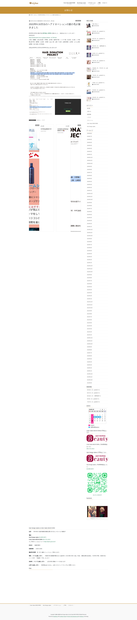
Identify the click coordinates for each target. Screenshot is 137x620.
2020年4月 (89, 361)
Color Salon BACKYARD (92, 123)
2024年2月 (89, 223)
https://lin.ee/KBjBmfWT (97, 495)
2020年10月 (89, 343)
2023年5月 (89, 250)
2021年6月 (89, 319)
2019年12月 (89, 373)
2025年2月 (89, 187)
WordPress (55, 616)
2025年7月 (89, 172)
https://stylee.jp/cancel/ (49, 541)
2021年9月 (89, 310)
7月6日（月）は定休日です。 (98, 82)
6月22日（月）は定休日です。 (99, 97)
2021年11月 (89, 304)
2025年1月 (89, 190)
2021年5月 (89, 322)
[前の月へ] (100, 409)
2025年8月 (89, 169)
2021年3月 (89, 328)
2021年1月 (89, 334)
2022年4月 (89, 289)
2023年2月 (89, 259)
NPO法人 (45, 33)
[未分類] (76, 178)
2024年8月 (89, 205)
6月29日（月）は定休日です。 (99, 90)
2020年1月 (89, 370)
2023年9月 (89, 238)
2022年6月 (89, 283)
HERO (49, 33)
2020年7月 (89, 352)
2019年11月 (89, 376)
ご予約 (64, 605)
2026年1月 (89, 154)
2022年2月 (89, 295)
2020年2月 (89, 367)
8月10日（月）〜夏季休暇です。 (99, 46)
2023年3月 (89, 256)
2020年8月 (89, 349)
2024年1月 (89, 226)
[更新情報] (34, 178)
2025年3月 (89, 184)
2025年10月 (89, 163)
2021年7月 (89, 316)
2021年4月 (89, 325)
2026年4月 (89, 145)
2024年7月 (89, 208)
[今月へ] (102, 409)
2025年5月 (89, 178)
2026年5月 (89, 142)
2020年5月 (89, 358)
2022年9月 (89, 274)
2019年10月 (89, 379)
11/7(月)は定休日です (46, 129)
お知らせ (78, 20)
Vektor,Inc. (82, 616)
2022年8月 (89, 277)
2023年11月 (89, 232)
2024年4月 (89, 217)
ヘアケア (43, 120)
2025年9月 (89, 166)
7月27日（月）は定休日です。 (99, 60)
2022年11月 (89, 268)
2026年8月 (89, 133)
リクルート (70, 605)
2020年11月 (89, 340)
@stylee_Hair (68, 109)
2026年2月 (89, 151)
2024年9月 (89, 202)
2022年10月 (89, 271)
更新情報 (89, 114)
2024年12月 (89, 193)
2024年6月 (89, 211)
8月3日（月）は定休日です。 (98, 53)
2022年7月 (89, 280)
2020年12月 (89, 337)
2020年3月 (89, 364)
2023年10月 (89, 235)
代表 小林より (95, 24)
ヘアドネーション (57, 605)
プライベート (90, 120)
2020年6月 (89, 355)
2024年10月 (89, 199)
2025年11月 (89, 160)
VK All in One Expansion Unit (72, 616)
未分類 (88, 108)
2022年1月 (89, 298)
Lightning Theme (63, 616)
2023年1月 (89, 262)
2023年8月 (89, 241)
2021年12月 (89, 301)
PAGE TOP (132, 600)
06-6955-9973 (90, 469)
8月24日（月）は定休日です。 (99, 31)
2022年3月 (89, 292)
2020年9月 (89, 346)
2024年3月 (89, 220)
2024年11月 (89, 196)
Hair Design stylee (91, 126)
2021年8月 (89, 313)
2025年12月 (89, 157)
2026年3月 (89, 148)
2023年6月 (89, 247)
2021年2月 (89, 331)
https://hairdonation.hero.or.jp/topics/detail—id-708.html (43, 37)
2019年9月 (89, 382)
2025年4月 (89, 181)
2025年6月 (89, 175)
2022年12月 (89, 265)
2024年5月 (89, 214)
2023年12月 (89, 229)
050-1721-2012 (90, 448)
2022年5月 (89, 286)
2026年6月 (89, 139)
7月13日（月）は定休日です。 (99, 75)
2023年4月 (89, 253)
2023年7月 (89, 244)
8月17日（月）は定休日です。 (99, 38)
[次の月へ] (105, 409)
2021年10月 (89, 307)
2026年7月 (89, 136)
